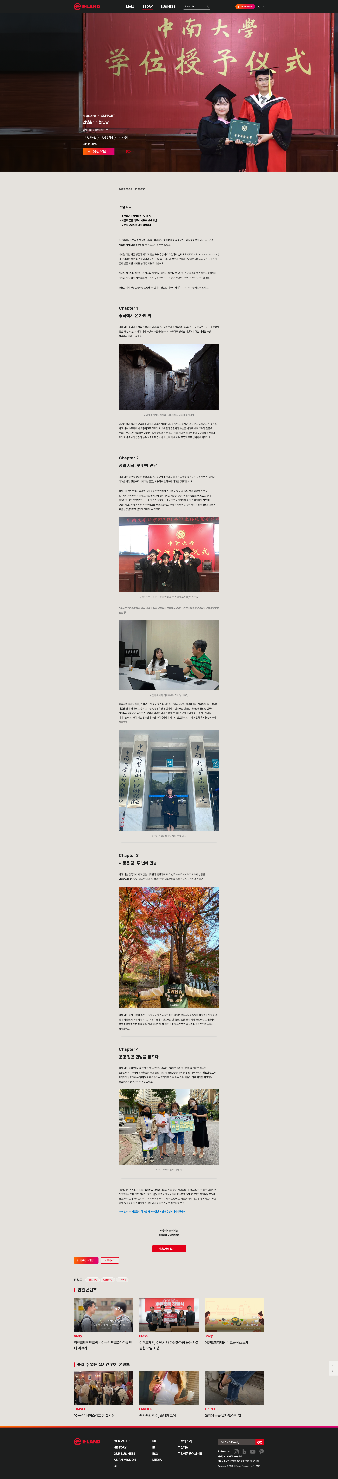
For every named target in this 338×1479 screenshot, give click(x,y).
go (259, 1442)
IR (153, 1447)
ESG (155, 1454)
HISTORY (120, 1447)
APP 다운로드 (247, 6)
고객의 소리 (185, 1441)
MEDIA (157, 1460)
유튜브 (252, 1452)
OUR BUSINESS (124, 1454)
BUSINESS (168, 6)
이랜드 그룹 (87, 1441)
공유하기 (111, 1260)
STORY (147, 6)
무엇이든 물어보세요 (190, 1454)
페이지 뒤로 (333, 1372)
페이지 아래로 (333, 1364)
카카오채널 (261, 1451)
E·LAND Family (230, 1442)
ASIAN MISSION (125, 1460)
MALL (130, 6)
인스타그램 (236, 1451)
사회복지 (123, 137)
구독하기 (238, 1456)
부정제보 (183, 1447)
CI (115, 1466)
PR (154, 1441)
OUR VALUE (122, 1441)
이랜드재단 (90, 137)
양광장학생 (107, 137)
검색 (207, 6)
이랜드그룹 (87, 6)
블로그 (244, 1451)
